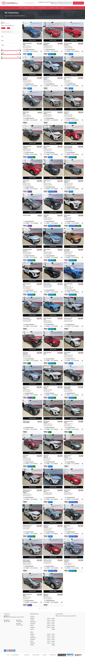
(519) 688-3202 (53, 654)
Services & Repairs (42, 7)
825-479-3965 (56, 2)
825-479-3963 (44, 2)
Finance (33, 7)
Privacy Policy (26, 654)
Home (20, 7)
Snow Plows (52, 7)
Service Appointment (78, 3)
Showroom (26, 7)
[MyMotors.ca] (11, 3)
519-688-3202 (67, 2)
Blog (57, 7)
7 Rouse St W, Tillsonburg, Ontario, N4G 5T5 (62, 3)
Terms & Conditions (35, 654)
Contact (62, 7)
